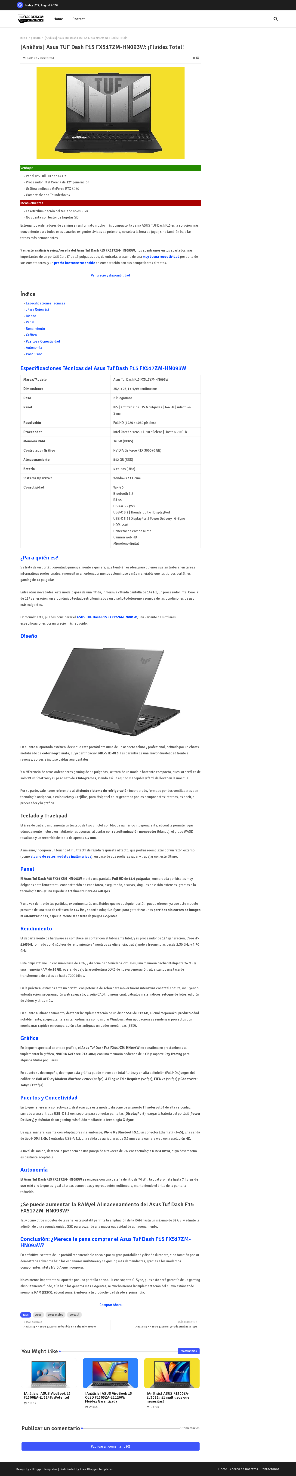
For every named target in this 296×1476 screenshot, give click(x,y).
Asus (38, 1315)
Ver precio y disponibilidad (110, 275)
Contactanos (269, 1469)
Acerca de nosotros (243, 1469)
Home (58, 19)
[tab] (58, 19)
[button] (276, 19)
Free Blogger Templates (96, 1469)
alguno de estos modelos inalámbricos (61, 856)
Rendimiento (35, 329)
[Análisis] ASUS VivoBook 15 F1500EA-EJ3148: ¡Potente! (47, 1396)
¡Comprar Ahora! (111, 1305)
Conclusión (34, 354)
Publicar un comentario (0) (110, 1446)
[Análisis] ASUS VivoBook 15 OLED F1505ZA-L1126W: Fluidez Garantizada (108, 1397)
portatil (36, 38)
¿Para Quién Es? (37, 309)
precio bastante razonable (74, 263)
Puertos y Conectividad (43, 341)
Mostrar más (189, 1351)
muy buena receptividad (161, 257)
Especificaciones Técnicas (45, 303)
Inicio (23, 38)
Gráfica (31, 335)
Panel (30, 322)
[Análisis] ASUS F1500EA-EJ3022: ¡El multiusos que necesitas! (168, 1397)
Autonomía (34, 348)
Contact (78, 19)
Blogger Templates (44, 1469)
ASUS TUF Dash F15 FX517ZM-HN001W (107, 617)
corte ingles (55, 1315)
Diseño (31, 316)
